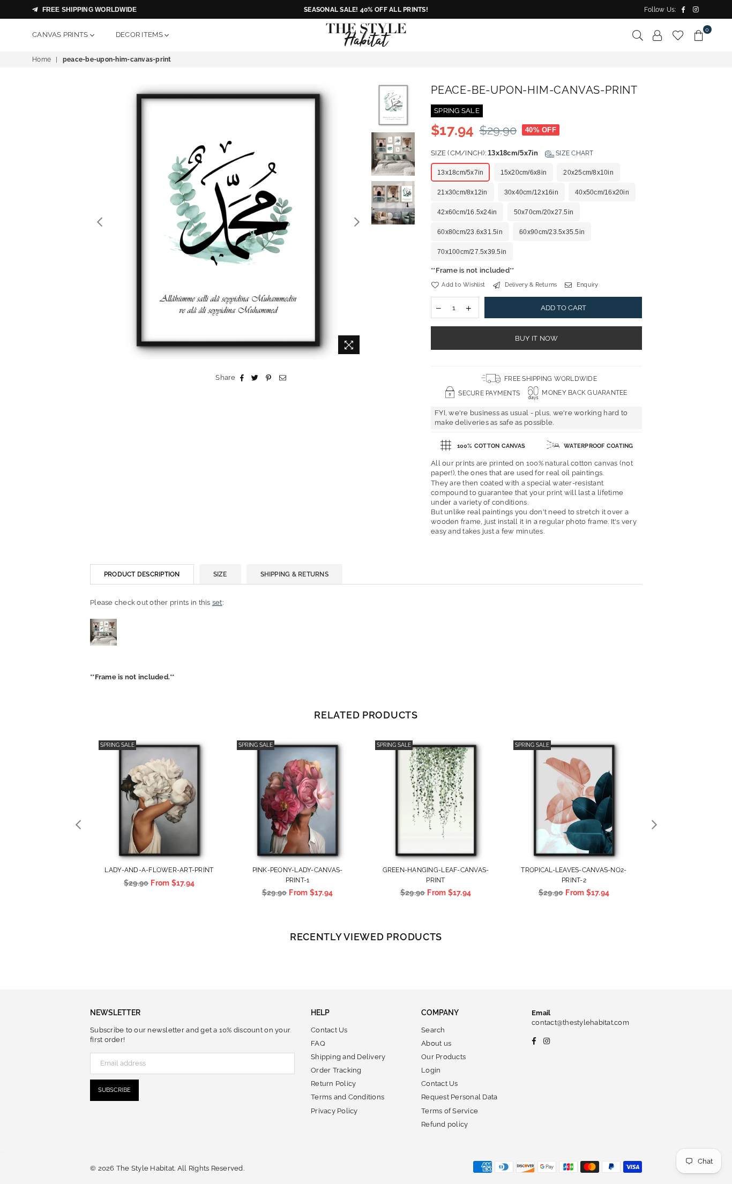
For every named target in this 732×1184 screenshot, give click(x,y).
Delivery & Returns (530, 284)
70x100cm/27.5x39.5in (471, 252)
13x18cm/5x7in (460, 172)
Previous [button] (99, 221)
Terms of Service (449, 1111)
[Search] (638, 35)
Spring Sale (117, 745)
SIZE (220, 574)
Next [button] (356, 221)
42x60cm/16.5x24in (467, 212)
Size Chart (574, 153)
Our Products (443, 1057)
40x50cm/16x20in (602, 192)
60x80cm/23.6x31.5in (470, 232)
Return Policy (333, 1084)
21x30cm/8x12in (462, 192)
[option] (228, 221)
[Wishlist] (678, 35)
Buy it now (536, 338)
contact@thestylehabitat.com (580, 1022)
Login (430, 1070)
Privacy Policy (334, 1111)
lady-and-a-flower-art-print (158, 870)
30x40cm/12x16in (531, 192)
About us (436, 1043)
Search (433, 1030)
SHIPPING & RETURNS (294, 574)
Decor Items (140, 35)
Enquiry (586, 284)
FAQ (318, 1043)
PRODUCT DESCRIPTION (142, 574)
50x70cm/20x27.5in (543, 212)
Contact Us (329, 1030)
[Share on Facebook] (242, 378)
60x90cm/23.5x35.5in (552, 232)
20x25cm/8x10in (588, 172)
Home (41, 59)
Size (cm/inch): (512, 153)
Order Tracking (336, 1070)
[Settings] (657, 35)
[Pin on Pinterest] (269, 378)
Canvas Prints (61, 35)
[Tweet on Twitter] (255, 378)
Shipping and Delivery (348, 1057)
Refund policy (444, 1124)
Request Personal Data (459, 1097)
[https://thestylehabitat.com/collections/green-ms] (103, 657)
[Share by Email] (283, 378)
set (217, 602)
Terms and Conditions (347, 1097)
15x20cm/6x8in (524, 172)
